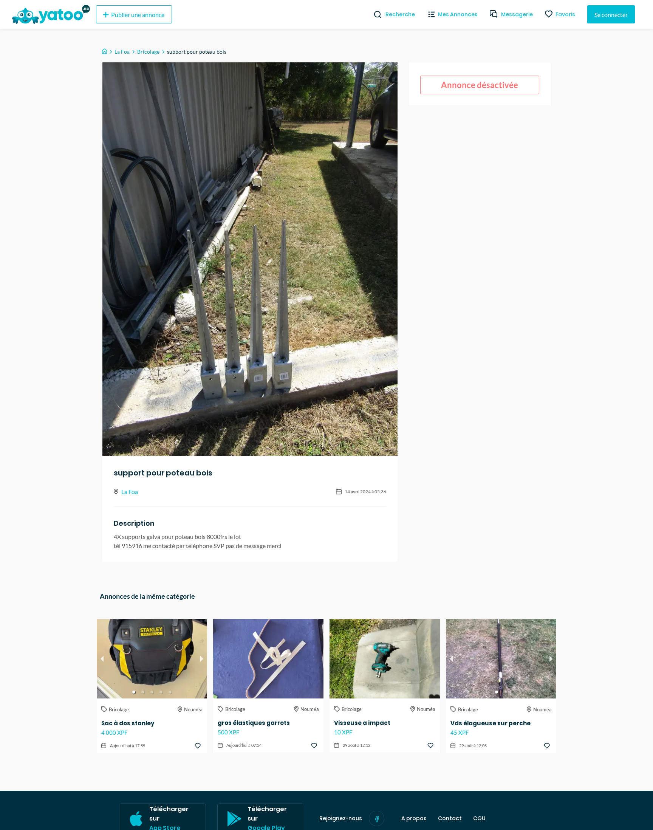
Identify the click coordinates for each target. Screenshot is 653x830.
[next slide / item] (202, 658)
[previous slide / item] (102, 658)
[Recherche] (374, 14)
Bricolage (148, 51)
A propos (414, 818)
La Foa (122, 51)
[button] (133, 692)
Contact (450, 818)
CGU (479, 818)
